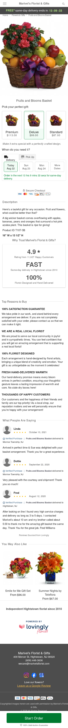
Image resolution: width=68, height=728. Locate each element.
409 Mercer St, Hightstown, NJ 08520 (34, 656)
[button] (61, 720)
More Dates (57, 166)
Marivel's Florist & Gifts (34, 3)
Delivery (10, 159)
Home (5, 15)
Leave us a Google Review (34, 686)
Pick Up (30, 157)
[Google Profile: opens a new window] (41, 675)
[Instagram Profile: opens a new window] (26, 675)
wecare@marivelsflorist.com (34, 663)
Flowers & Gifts (18, 15)
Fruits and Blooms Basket (39, 438)
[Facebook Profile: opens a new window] (34, 675)
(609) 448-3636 (34, 660)
